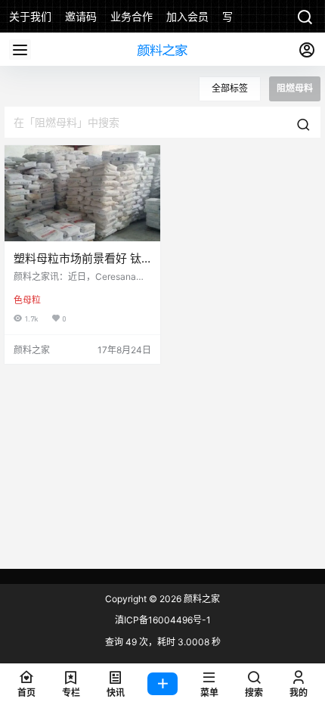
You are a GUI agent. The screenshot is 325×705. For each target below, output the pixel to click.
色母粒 (27, 300)
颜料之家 (200, 598)
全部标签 (230, 88)
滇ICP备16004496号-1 (163, 620)
